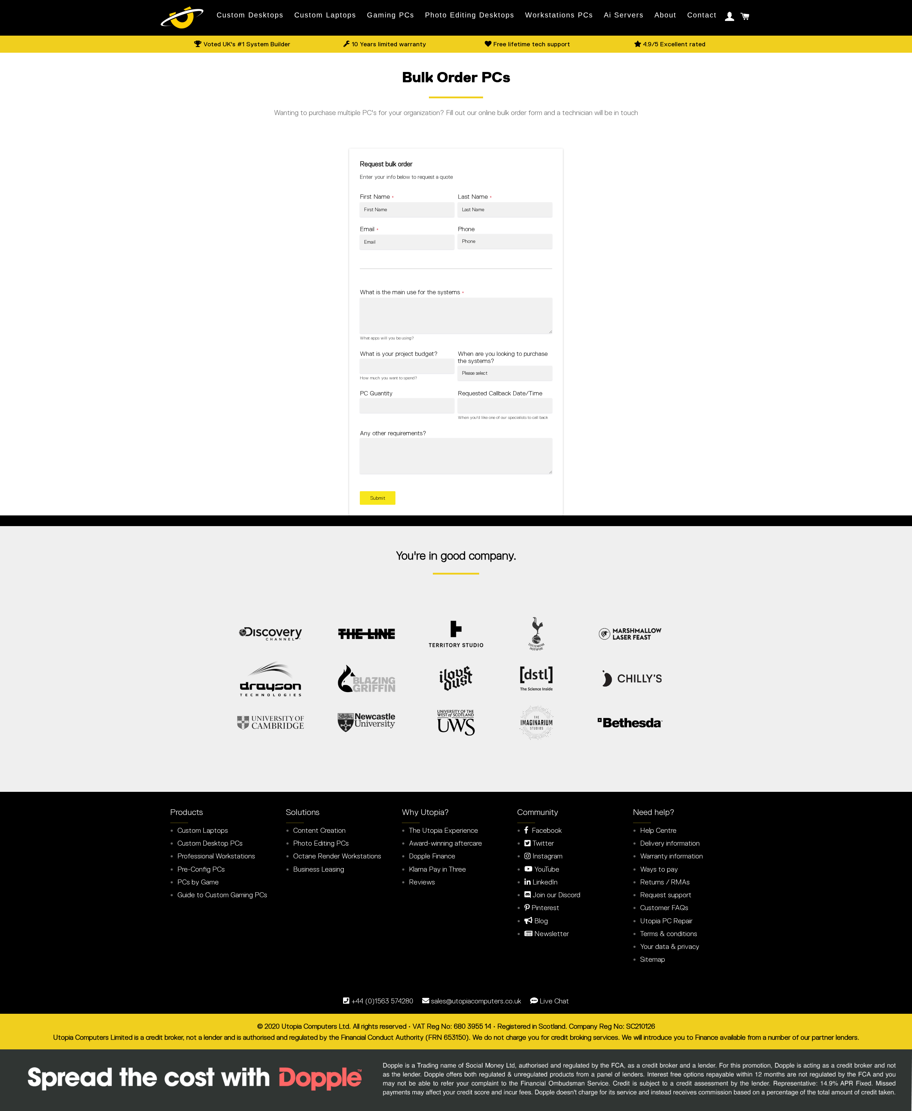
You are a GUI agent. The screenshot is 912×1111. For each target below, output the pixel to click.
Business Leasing (318, 869)
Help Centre (658, 830)
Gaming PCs (390, 15)
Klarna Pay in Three (437, 869)
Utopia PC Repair (666, 921)
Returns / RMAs (665, 882)
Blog (540, 921)
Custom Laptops (325, 15)
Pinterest (544, 908)
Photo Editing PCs (321, 843)
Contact (702, 15)
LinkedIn (544, 882)
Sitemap (652, 959)
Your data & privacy (669, 946)
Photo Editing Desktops (469, 15)
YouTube (546, 869)
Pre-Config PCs (201, 869)
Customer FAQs (664, 908)
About (665, 15)
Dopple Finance (432, 856)
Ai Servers (624, 15)
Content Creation (319, 830)
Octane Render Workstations (337, 856)
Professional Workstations (216, 856)
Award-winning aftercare (445, 843)
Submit (377, 498)
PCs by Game (198, 882)
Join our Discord (555, 895)
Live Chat (554, 1001)
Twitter (542, 843)
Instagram (547, 856)
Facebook (544, 830)
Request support (665, 895)
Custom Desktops (250, 15)
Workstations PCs (559, 15)
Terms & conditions (668, 934)
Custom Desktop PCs (210, 843)
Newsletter (551, 934)
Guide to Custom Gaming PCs (222, 895)
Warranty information (671, 856)
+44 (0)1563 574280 (382, 1001)
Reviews (422, 882)
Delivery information (670, 843)
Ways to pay (659, 869)
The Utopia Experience (443, 830)
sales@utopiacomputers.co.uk (476, 1001)
